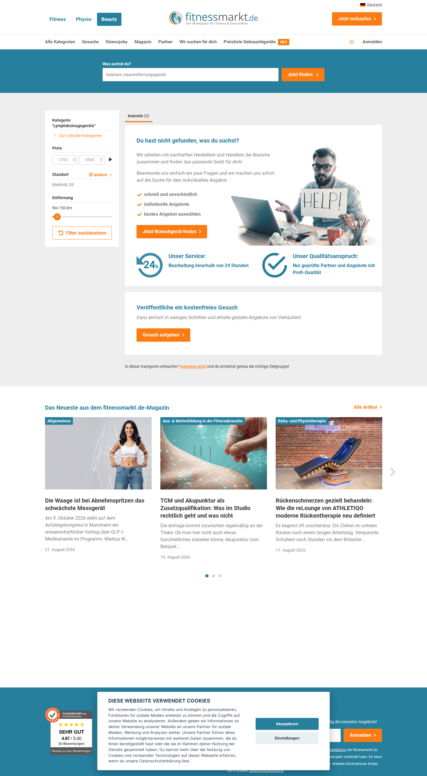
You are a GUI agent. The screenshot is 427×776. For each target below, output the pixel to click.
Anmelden (372, 41)
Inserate (138, 116)
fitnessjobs (117, 41)
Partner (165, 41)
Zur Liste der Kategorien (80, 135)
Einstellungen (287, 738)
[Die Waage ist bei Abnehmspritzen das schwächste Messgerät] (98, 453)
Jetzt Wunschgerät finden (169, 231)
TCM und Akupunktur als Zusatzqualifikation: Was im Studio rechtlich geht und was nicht (205, 508)
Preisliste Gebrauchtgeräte (255, 41)
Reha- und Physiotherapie (302, 421)
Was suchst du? (117, 64)
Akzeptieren (287, 724)
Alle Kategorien (60, 41)
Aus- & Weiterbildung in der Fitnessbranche (203, 421)
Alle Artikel (365, 407)
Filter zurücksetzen (85, 233)
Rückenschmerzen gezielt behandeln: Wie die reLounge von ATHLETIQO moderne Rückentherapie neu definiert (325, 508)
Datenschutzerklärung (266, 771)
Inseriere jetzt (193, 366)
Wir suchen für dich (198, 41)
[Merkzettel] (351, 42)
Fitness (57, 19)
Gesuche (90, 41)
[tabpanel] (98, 486)
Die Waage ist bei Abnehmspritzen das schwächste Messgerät (94, 504)
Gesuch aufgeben (161, 335)
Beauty (109, 19)
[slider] (57, 216)
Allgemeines (59, 421)
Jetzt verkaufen (354, 18)
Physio (84, 19)
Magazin (142, 41)
